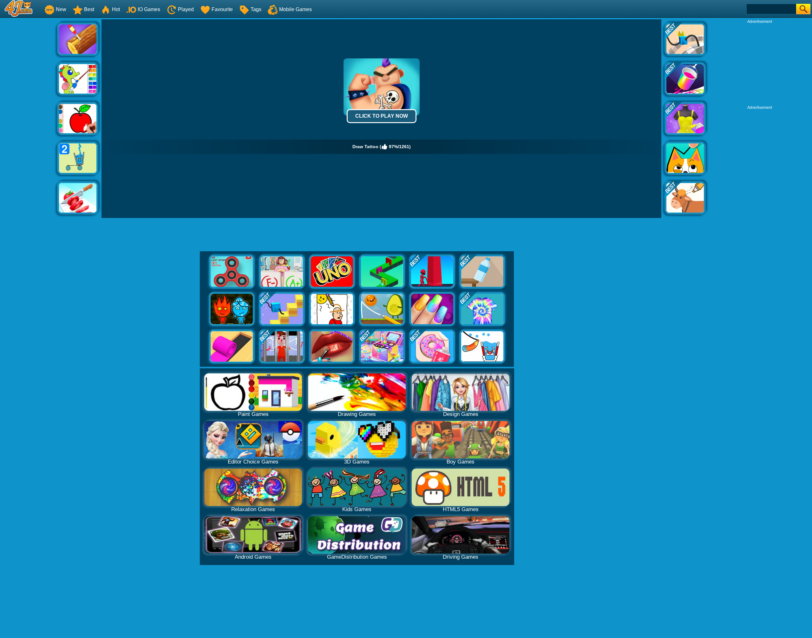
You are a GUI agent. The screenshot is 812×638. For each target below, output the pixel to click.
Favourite (222, 9)
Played (186, 9)
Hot (116, 9)
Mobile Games (295, 9)
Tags (256, 9)
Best (89, 9)
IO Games (149, 9)
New (61, 9)
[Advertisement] (28, 114)
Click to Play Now (381, 116)
